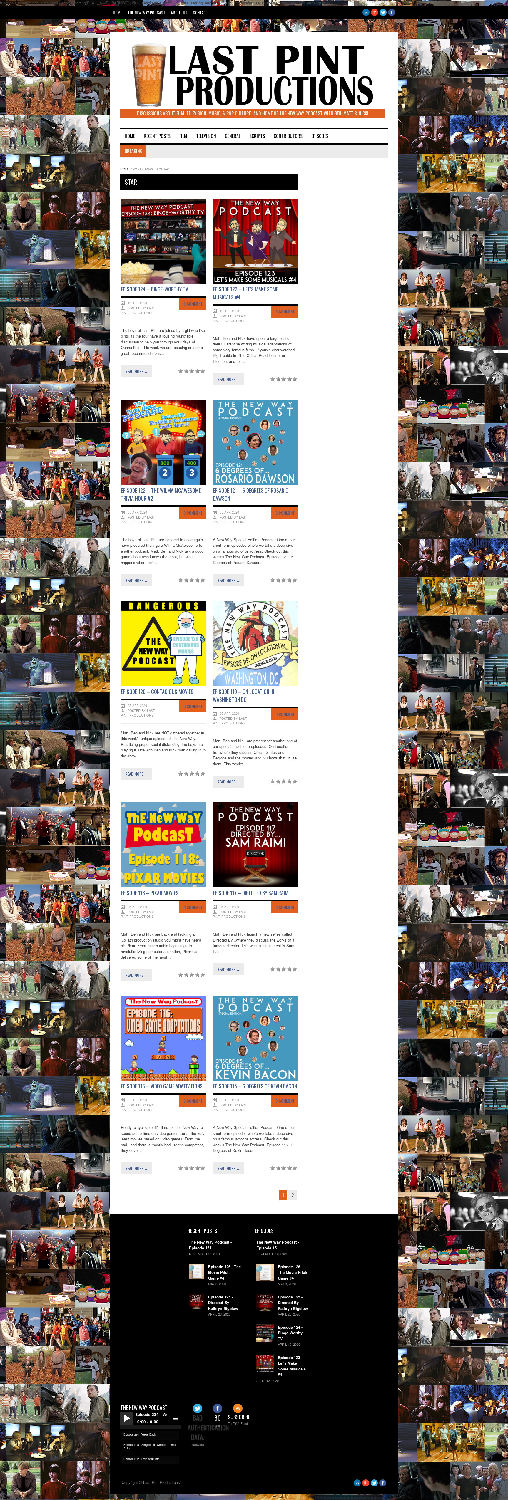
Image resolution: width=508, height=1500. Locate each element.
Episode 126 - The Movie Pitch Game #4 (224, 1272)
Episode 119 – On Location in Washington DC (243, 695)
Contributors (288, 136)
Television (206, 136)
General (232, 136)
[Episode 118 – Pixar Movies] (163, 886)
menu (175, 1418)
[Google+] (374, 14)
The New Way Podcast (146, 12)
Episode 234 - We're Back (139, 1434)
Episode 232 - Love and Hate (141, 1459)
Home (117, 12)
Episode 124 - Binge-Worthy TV (290, 1332)
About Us (179, 12)
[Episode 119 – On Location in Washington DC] (255, 684)
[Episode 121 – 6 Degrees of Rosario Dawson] (255, 483)
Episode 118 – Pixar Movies (149, 893)
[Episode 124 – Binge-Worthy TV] (163, 282)
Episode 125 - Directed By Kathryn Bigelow (223, 1302)
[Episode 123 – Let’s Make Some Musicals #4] (255, 282)
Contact (200, 12)
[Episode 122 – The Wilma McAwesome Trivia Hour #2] (163, 483)
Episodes (319, 136)
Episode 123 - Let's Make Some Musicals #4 (292, 1366)
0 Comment (193, 304)
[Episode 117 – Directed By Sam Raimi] (255, 886)
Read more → (136, 371)
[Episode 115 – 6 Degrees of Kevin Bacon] (255, 1079)
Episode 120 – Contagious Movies (157, 691)
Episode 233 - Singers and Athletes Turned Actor (149, 1446)
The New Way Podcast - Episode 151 (210, 1245)
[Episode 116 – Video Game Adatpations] (163, 1079)
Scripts (257, 136)
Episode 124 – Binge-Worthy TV (154, 289)
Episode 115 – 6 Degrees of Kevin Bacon (255, 1086)
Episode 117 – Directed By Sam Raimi (251, 893)
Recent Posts (157, 136)
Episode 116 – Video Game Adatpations (162, 1086)
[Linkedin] (366, 14)
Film (183, 136)
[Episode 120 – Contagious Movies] (163, 684)
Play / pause (126, 1418)
